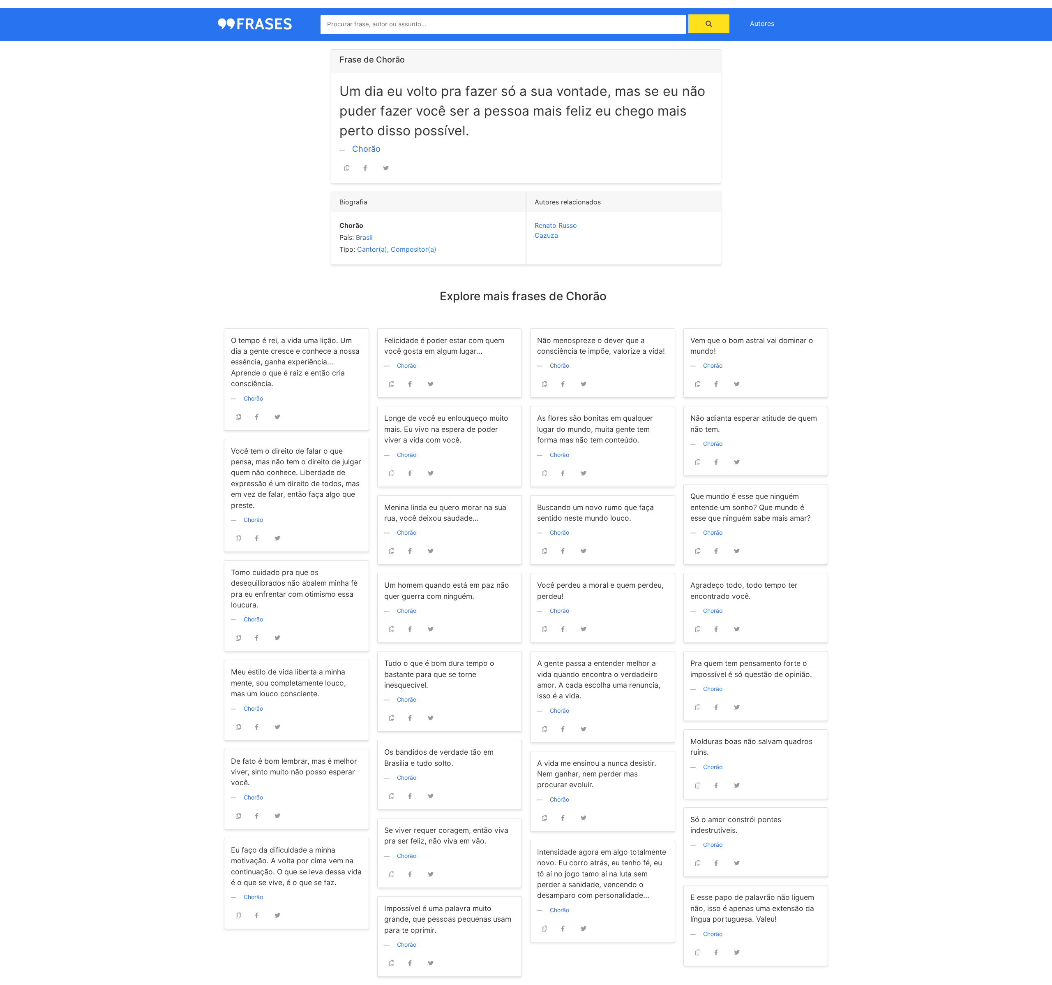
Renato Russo (556, 225)
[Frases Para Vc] (255, 23)
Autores (762, 23)
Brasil (364, 237)
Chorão (366, 149)
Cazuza (546, 235)
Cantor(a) (372, 249)
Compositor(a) (413, 249)
